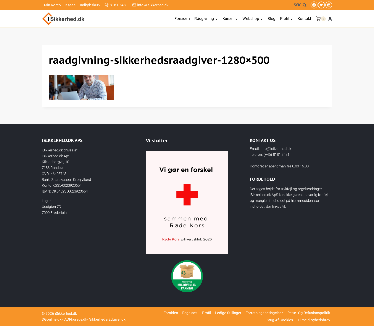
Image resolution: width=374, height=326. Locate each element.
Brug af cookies (279, 320)
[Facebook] (314, 5)
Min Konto (52, 5)
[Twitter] (321, 5)
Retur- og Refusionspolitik (308, 313)
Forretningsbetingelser (264, 313)
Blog (271, 18)
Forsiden (182, 18)
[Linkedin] (328, 5)
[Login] (330, 18)
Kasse (70, 5)
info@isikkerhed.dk (153, 5)
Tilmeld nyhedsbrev (314, 320)
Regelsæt (190, 313)
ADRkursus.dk (75, 319)
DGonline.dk (51, 319)
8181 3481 (119, 5)
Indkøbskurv (90, 5)
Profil (206, 313)
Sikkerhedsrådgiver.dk (107, 319)
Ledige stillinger (228, 313)
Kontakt (304, 18)
